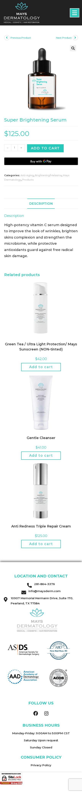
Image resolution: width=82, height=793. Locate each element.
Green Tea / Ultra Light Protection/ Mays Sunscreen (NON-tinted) (41, 346)
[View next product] (75, 37)
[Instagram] (46, 713)
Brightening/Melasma (48, 175)
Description (41, 203)
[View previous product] (7, 37)
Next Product (64, 37)
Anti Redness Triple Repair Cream (41, 526)
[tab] (41, 204)
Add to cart (45, 148)
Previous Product (20, 37)
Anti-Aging (27, 175)
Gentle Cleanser (41, 438)
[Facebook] (36, 713)
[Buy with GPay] (41, 161)
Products (28, 179)
